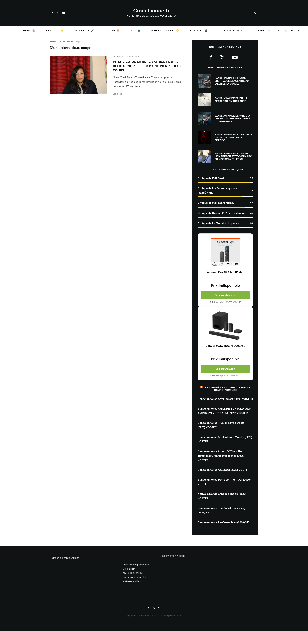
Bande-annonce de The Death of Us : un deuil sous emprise (233, 137)
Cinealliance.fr (151, 10)
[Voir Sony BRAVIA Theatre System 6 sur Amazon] (225, 325)
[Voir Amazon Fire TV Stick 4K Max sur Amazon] (225, 252)
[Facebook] (52, 13)
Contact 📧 (262, 30)
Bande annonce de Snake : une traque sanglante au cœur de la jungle (232, 81)
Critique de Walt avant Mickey (216, 202)
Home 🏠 (29, 30)
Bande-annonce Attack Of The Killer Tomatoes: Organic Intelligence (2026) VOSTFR (221, 456)
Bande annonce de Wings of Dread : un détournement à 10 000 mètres (233, 118)
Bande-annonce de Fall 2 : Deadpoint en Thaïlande (231, 100)
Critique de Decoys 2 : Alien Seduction (221, 213)
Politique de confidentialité (64, 557)
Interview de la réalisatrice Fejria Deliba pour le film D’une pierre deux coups (147, 66)
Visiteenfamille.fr (132, 581)
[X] (58, 13)
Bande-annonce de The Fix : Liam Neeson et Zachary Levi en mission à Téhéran (233, 156)
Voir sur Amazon (225, 295)
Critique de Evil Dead (211, 178)
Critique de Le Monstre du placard (219, 223)
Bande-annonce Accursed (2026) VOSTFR (224, 469)
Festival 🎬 (199, 30)
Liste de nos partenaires (136, 564)
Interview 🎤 (84, 30)
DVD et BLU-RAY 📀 (165, 30)
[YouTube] (63, 13)
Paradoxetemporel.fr (134, 577)
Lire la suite (118, 94)
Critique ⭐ (55, 30)
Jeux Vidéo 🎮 (229, 30)
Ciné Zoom (129, 568)
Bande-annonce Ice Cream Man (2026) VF (223, 522)
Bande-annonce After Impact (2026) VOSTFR (225, 398)
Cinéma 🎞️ (112, 30)
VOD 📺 (136, 30)
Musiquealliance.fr (133, 572)
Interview (118, 56)
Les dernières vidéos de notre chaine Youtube (227, 388)
